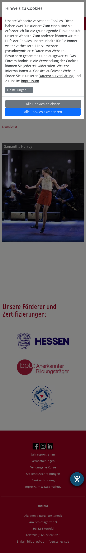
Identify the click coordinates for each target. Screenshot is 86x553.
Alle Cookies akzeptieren (43, 112)
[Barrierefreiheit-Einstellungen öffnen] (77, 479)
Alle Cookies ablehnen (43, 104)
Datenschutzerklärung (56, 76)
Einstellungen (16, 90)
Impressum (30, 81)
